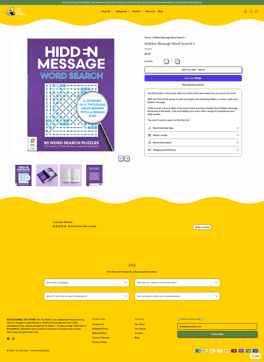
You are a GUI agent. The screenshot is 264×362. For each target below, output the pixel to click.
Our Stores (140, 328)
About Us (150, 11)
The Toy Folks (21, 350)
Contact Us (98, 324)
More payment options (193, 84)
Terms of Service (101, 337)
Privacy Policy (99, 342)
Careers (139, 333)
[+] (177, 61)
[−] (166, 61)
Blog (160, 11)
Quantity (149, 61)
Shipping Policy (100, 328)
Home (148, 37)
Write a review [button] (202, 227)
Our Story (140, 324)
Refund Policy (99, 333)
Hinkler (148, 48)
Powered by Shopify (40, 350)
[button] (251, 11)
